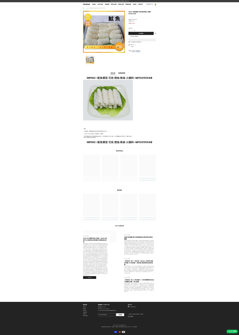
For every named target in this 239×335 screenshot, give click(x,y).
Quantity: (130, 28)
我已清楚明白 (132, 36)
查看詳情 (89, 277)
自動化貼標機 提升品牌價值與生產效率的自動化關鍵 (138, 238)
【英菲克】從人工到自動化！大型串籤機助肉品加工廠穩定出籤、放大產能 (139, 281)
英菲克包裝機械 (130, 316)
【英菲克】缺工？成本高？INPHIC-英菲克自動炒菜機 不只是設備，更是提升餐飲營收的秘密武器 (138, 263)
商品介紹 (113, 73)
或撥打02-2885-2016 (125, 1)
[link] (91, 178)
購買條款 (136, 36)
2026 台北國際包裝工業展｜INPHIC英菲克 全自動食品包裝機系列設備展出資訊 (95, 240)
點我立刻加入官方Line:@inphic (115, 1)
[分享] (155, 33)
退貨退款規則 (121, 73)
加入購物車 (141, 33)
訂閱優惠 (120, 314)
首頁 (83, 8)
